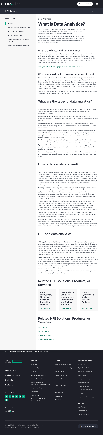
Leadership (34, 391)
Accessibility (35, 368)
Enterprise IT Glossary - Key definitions (21, 351)
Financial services (83, 382)
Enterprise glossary (84, 379)
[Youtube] (23, 396)
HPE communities (83, 386)
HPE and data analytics (15, 35)
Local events (58, 396)
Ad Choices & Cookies (26, 427)
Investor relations (36, 388)
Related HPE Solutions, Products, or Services (19, 40)
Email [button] (9, 380)
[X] (10, 396)
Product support (60, 371)
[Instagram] (13, 396)
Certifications (82, 407)
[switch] (8, 411)
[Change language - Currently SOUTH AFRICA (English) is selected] (97, 4)
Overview (93, 11)
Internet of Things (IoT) (76, 222)
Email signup (82, 375)
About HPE (34, 364)
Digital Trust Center (84, 368)
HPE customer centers (85, 389)
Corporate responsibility (38, 375)
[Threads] (16, 396)
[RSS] (6, 400)
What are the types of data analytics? (19, 27)
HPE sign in (81, 393)
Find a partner (82, 410)
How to (9, 370)
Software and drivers (61, 375)
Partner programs (83, 414)
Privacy (7, 427)
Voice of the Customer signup (87, 397)
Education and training (85, 371)
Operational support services (63, 364)
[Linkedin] (6, 396)
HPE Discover (59, 392)
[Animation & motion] (9, 411)
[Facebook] (20, 396)
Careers (33, 371)
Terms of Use (14, 427)
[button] (2, 4)
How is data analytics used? (16, 31)
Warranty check (59, 379)
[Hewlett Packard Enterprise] (9, 4)
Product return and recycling (63, 368)
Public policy (35, 395)
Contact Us (81, 364)
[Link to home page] (6, 351)
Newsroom (58, 400)
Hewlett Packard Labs (37, 379)
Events (57, 389)
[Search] (17, 4)
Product (11, 375)
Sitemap (36, 427)
